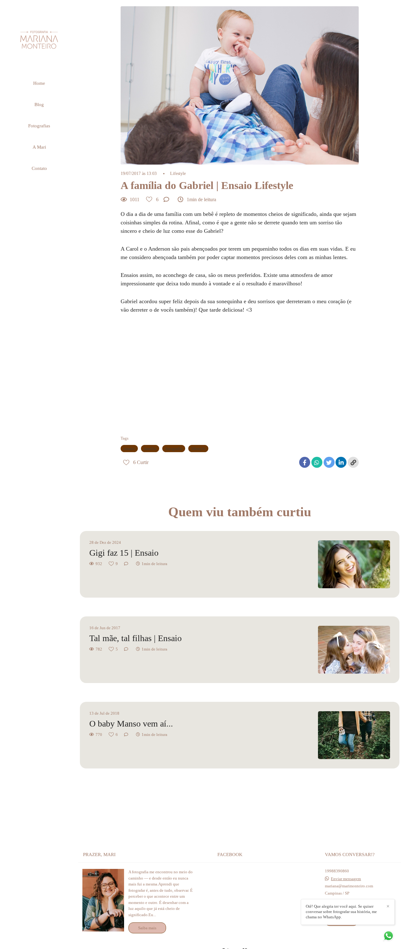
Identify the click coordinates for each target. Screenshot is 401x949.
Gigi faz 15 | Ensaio (124, 553)
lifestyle (198, 448)
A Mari (39, 147)
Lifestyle (178, 173)
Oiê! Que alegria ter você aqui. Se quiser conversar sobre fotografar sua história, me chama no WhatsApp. (341, 911)
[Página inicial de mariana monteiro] (39, 39)
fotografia (173, 448)
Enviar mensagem (346, 879)
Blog (39, 104)
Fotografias (39, 125)
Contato (39, 168)
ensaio (129, 448)
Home (39, 83)
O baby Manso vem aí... (131, 723)
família (150, 448)
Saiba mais (147, 928)
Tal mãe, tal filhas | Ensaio (135, 638)
